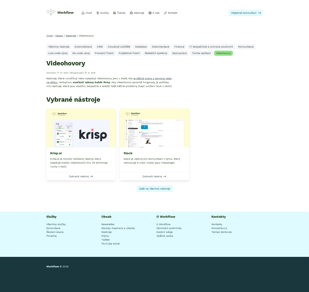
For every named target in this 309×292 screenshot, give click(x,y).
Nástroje (71, 35)
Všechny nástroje (58, 46)
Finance (179, 46)
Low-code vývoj (57, 53)
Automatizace (83, 46)
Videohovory (223, 53)
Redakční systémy (156, 53)
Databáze (141, 46)
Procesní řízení (104, 53)
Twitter (105, 239)
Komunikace (246, 46)
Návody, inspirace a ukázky (118, 228)
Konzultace (53, 228)
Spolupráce (179, 53)
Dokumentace (160, 46)
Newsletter (108, 224)
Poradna (51, 235)
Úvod (49, 35)
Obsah (59, 35)
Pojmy (105, 235)
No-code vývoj (81, 53)
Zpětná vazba (164, 235)
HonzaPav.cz (219, 228)
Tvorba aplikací (201, 53)
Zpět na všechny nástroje (154, 188)
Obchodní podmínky (169, 228)
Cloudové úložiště (119, 46)
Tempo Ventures (221, 232)
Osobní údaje (164, 232)
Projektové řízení (129, 53)
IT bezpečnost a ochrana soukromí (211, 46)
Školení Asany (55, 232)
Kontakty (216, 224)
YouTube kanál (110, 243)
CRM (100, 46)
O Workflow (163, 224)
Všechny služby (56, 224)
